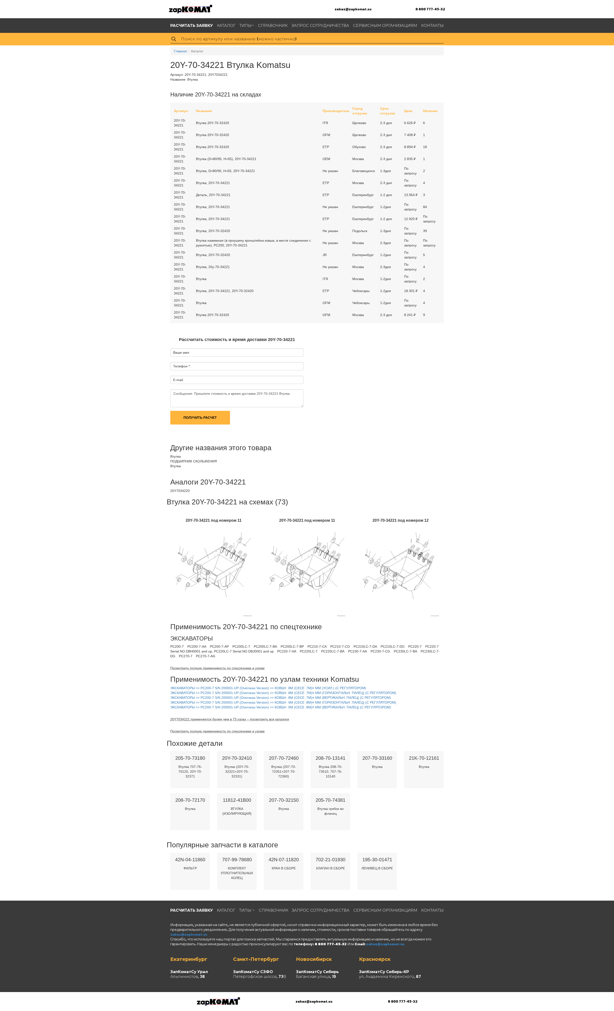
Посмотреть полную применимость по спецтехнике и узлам (217, 668)
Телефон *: (182, 366)
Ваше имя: (181, 352)
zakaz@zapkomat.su (353, 9)
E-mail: (178, 380)
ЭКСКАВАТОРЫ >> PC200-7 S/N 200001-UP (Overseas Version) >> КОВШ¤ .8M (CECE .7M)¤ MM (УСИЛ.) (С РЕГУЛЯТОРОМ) (268, 688)
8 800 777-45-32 (430, 9)
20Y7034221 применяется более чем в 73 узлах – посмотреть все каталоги (229, 719)
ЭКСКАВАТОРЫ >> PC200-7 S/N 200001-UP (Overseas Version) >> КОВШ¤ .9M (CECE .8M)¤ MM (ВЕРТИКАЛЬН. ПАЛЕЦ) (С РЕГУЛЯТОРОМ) (280, 707)
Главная (180, 51)
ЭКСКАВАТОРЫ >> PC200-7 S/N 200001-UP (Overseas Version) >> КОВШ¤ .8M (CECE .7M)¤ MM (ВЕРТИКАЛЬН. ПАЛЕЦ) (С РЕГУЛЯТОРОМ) (280, 698)
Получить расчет (200, 417)
